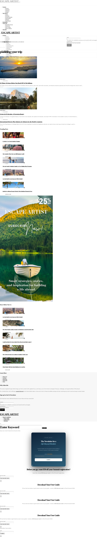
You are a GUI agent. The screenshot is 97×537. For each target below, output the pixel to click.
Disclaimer (6, 420)
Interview (7, 8)
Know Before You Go (9, 24)
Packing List (7, 25)
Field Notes (7, 10)
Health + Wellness (8, 28)
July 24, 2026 (7, 369)
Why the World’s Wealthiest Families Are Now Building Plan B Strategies (17, 166)
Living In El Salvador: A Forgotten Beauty (12, 114)
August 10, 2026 (8, 169)
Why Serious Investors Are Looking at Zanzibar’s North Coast (15, 354)
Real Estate (7, 15)
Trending (7, 12)
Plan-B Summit (8, 20)
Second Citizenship (8, 17)
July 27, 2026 (7, 357)
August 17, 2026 (8, 181)
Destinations (5, 22)
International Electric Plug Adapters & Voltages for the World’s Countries (21, 121)
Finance (6, 14)
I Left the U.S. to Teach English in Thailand (11, 141)
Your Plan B (5, 13)
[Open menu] (0, 33)
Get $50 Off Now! (5, 478)
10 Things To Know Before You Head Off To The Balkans (16, 83)
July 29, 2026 (7, 344)
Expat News (7, 9)
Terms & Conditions (7, 417)
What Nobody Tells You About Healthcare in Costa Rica (14, 367)
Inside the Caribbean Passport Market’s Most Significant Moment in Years (17, 191)
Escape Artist (10, 32)
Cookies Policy (7, 419)
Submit (69, 45)
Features (4, 7)
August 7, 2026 (8, 144)
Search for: (2, 424)
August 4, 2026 (8, 332)
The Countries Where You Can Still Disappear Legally (13, 154)
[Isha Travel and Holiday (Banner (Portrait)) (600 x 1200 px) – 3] (26, 301)
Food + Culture (8, 27)
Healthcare (7, 19)
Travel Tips (5, 23)
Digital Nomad (8, 18)
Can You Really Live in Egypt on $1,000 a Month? (13, 178)
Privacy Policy (6, 418)
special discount (19, 391)
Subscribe (5, 29)
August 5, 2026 (8, 156)
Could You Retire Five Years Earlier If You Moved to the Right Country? (17, 342)
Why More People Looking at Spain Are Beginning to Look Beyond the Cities (18, 329)
